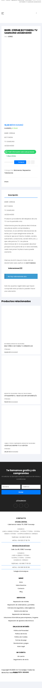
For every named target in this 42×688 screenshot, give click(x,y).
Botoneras (18, 170)
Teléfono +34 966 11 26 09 (21, 537)
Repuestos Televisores (17, 344)
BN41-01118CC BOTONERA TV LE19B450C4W (18, 346)
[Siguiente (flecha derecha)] (10, 686)
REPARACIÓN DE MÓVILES (21, 546)
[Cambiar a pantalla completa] (10, 683)
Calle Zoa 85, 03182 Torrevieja (21, 549)
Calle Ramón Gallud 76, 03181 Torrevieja (21, 524)
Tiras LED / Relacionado (25, 393)
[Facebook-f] (15, 506)
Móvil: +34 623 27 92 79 (21, 540)
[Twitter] (27, 506)
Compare (33, 162)
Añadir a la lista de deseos (28, 162)
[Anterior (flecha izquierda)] (3, 686)
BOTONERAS (31, 263)
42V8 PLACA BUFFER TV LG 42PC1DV (16, 445)
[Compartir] (17, 683)
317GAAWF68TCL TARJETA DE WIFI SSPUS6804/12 (20, 396)
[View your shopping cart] (35, 13)
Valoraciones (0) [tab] (15, 268)
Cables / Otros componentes (13, 443)
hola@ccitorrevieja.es (21, 571)
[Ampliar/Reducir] (3, 683)
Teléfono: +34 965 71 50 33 (21, 563)
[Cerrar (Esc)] (25, 683)
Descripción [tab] (13, 195)
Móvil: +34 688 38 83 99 (21, 567)
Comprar (21, 162)
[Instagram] (21, 506)
